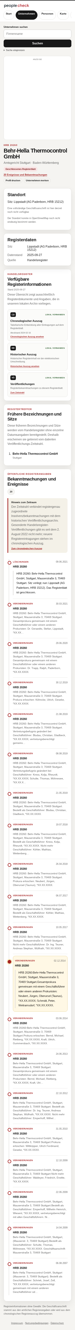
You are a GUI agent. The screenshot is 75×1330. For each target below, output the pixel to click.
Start (9, 13)
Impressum (17, 1323)
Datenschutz (57, 1323)
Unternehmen (26, 13)
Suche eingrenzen (15, 50)
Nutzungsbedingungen (36, 1323)
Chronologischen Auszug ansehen (27, 336)
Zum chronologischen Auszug (26, 548)
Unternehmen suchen (16, 27)
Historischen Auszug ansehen (24, 366)
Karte (63, 13)
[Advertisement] (37, 99)
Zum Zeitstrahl (17, 392)
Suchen (37, 43)
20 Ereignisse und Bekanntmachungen (25, 174)
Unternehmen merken (37, 180)
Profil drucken (13, 180)
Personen (47, 13)
